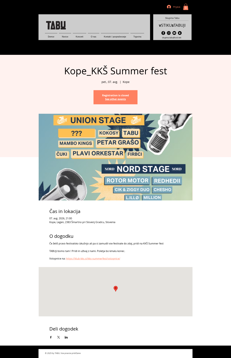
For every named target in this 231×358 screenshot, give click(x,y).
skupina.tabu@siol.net (171, 37)
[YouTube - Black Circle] (174, 33)
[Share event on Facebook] (50, 337)
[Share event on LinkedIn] (66, 337)
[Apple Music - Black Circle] (180, 33)
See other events (115, 99)
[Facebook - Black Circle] (163, 33)
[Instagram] (169, 33)
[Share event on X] (58, 337)
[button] (185, 7)
